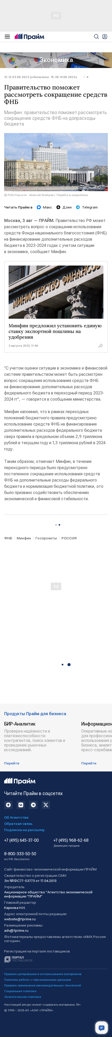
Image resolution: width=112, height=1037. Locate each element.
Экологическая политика (22, 997)
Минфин (24, 538)
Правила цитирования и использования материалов (43, 974)
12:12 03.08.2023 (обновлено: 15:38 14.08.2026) (40, 77)
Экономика (56, 60)
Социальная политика (20, 991)
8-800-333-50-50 (20, 856)
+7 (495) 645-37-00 (21, 840)
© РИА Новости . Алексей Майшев (29, 195)
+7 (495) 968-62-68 (71, 842)
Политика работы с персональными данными (37, 980)
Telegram (90, 207)
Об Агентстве (16, 817)
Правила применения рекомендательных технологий (42, 985)
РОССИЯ (69, 538)
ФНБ (8, 538)
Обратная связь (18, 824)
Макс (47, 207)
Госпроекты (46, 538)
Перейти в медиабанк (72, 195)
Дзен (67, 207)
